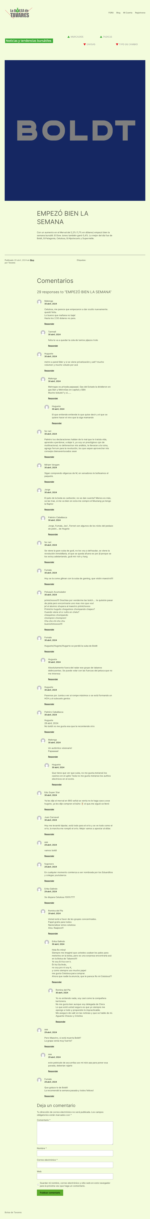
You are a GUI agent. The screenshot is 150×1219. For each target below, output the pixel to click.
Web (39, 1171)
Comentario (43, 1120)
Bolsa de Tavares (13, 1212)
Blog (32, 260)
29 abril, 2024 (50, 845)
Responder (49, 324)
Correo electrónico (47, 1160)
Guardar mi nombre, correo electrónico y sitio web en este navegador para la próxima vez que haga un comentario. (75, 1184)
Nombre (42, 1148)
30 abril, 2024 (50, 304)
